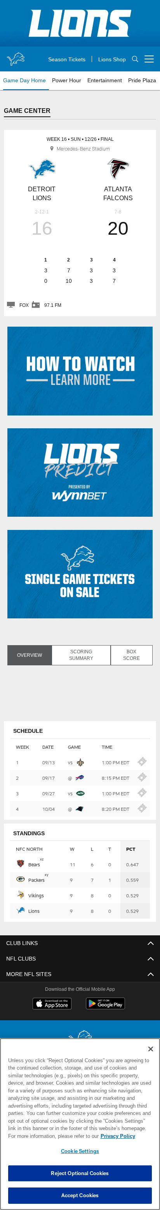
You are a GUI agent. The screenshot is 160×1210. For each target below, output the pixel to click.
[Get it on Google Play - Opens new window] (105, 1006)
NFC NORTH (29, 848)
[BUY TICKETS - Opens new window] (142, 764)
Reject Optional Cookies (80, 1173)
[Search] (135, 59)
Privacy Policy (51, 1136)
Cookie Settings (80, 1151)
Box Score (131, 655)
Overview (29, 655)
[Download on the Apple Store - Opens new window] (52, 1004)
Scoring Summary (80, 655)
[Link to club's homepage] (15, 56)
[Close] (150, 1049)
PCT (131, 848)
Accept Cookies (80, 1195)
